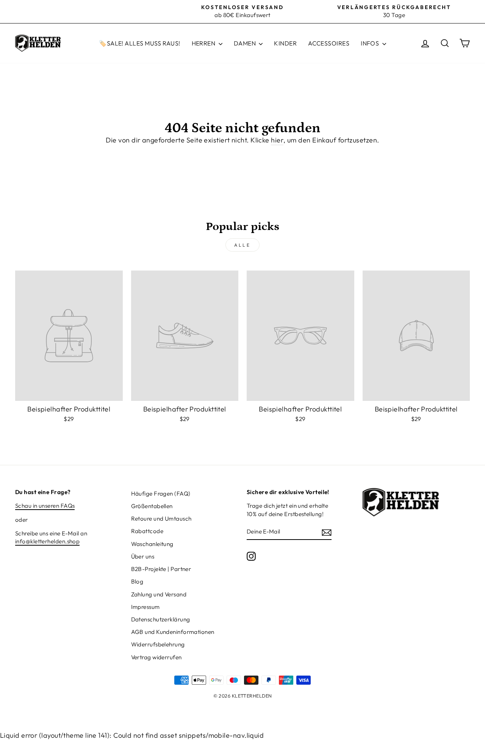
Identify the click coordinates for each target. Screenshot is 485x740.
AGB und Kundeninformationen (172, 631)
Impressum (145, 606)
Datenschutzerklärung (160, 619)
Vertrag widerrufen (156, 657)
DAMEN (245, 43)
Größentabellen (152, 506)
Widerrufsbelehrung (158, 644)
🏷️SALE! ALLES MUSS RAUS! (139, 43)
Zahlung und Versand (159, 594)
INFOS (370, 43)
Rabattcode (147, 531)
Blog (137, 581)
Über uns (143, 556)
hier (277, 140)
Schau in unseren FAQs (45, 505)
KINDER (285, 43)
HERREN (204, 43)
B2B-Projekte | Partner (161, 569)
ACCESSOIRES (328, 43)
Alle (242, 245)
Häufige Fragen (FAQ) (161, 493)
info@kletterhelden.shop (47, 541)
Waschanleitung (152, 544)
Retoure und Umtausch (161, 518)
